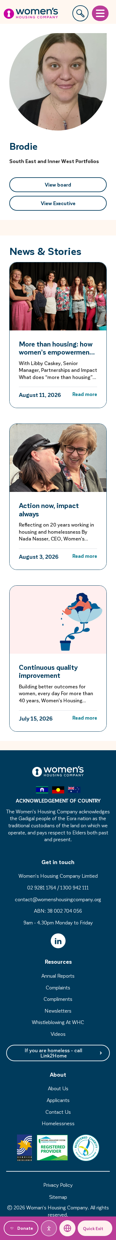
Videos (58, 1034)
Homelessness (58, 1123)
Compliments (58, 999)
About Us (58, 1088)
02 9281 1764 (41, 887)
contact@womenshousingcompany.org (58, 899)
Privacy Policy (58, 1185)
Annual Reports (58, 976)
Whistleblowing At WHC (58, 1022)
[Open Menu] (100, 13)
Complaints (58, 987)
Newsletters (58, 1011)
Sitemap (58, 1197)
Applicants (58, 1100)
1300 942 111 (74, 887)
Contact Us (58, 1112)
